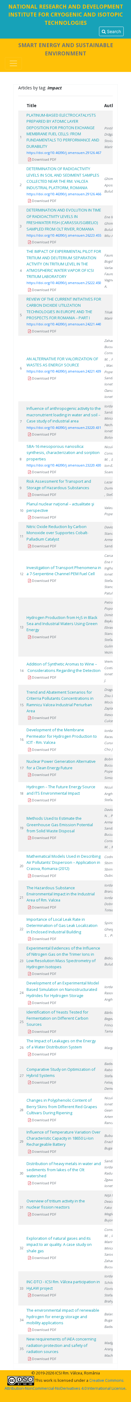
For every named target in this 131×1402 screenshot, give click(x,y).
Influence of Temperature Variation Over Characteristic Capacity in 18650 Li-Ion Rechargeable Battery (64, 1138)
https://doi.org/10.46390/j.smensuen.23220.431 (64, 427)
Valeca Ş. (111, 507)
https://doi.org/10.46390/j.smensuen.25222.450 (64, 282)
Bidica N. (111, 958)
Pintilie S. (111, 128)
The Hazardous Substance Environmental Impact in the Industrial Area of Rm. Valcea (61, 894)
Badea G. (111, 1063)
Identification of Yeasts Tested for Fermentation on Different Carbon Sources (57, 1018)
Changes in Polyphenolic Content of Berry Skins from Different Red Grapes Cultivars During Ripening (62, 1106)
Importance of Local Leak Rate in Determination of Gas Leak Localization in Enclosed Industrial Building (62, 926)
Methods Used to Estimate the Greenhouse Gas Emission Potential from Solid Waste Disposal (60, 824)
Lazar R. (110, 482)
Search (113, 31)
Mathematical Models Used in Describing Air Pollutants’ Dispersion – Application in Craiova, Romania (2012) (64, 862)
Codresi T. (112, 856)
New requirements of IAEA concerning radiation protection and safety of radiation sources (61, 1345)
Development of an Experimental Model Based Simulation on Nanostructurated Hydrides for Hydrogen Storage (63, 989)
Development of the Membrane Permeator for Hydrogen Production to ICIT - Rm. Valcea (62, 736)
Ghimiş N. (111, 178)
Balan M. (111, 1314)
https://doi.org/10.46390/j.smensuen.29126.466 (64, 194)
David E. (110, 527)
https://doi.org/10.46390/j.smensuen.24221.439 (64, 371)
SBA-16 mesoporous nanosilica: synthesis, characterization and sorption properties (63, 453)
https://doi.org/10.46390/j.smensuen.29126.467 (64, 152)
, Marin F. (111, 365)
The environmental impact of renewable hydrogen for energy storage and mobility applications (63, 1316)
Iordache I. (112, 730)
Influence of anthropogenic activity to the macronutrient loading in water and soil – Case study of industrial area (64, 415)
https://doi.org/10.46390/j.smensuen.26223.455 (64, 235)
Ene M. (109, 217)
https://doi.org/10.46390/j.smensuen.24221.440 (64, 324)
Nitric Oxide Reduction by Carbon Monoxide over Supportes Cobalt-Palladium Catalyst (57, 533)
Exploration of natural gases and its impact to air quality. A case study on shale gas (59, 1244)
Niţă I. (108, 1195)
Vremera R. (112, 661)
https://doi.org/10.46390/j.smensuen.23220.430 (64, 465)
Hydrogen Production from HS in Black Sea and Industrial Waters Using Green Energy (62, 624)
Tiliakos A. (112, 312)
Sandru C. (111, 1161)
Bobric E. (111, 759)
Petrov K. (111, 602)
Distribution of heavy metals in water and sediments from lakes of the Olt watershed (64, 1170)
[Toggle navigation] (13, 63)
